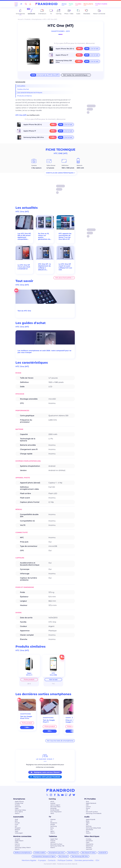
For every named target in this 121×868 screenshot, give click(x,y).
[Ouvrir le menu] (16, 4)
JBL (87, 824)
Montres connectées (22, 836)
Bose (87, 821)
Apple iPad (53, 839)
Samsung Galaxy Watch (23, 847)
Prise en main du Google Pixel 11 (72, 721)
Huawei (17, 805)
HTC (44, 19)
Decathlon (89, 841)
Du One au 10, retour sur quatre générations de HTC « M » (44, 236)
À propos (42, 860)
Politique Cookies (65, 860)
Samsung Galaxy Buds (93, 828)
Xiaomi (17, 813)
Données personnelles (83, 860)
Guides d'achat (23, 89)
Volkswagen (19, 833)
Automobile (18, 817)
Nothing (88, 826)
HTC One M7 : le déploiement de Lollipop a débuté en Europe (44, 267)
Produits (27, 19)
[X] (47, 794)
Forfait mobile (101, 4)
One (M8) (53, 675)
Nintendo (53, 808)
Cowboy (88, 839)
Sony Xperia (19, 812)
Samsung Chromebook (93, 813)
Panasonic (53, 823)
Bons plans (88, 4)
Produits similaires (24, 96)
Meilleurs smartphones (23, 852)
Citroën (17, 823)
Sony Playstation (56, 812)
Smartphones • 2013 (60, 31)
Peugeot (18, 828)
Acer (87, 801)
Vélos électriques (91, 836)
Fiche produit (29, 679)
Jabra (87, 823)
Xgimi (52, 831)
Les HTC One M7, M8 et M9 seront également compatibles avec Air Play (24, 236)
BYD (16, 821)
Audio (87, 817)
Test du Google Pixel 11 (49, 721)
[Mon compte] (30, 4)
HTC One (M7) (21, 115)
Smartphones (36, 19)
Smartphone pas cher (56, 852)
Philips (52, 824)
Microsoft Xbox (55, 806)
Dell (87, 805)
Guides (78, 4)
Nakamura (89, 846)
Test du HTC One (24, 311)
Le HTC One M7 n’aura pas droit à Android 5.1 (24, 267)
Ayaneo (52, 803)
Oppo (17, 808)
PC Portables (90, 799)
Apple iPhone (19, 801)
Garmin (17, 844)
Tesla (16, 831)
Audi (16, 819)
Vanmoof (89, 849)
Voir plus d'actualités (63, 278)
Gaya (87, 842)
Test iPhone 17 (73, 852)
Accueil (20, 19)
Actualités (21, 86)
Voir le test (53, 679)
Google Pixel (19, 803)
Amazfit (17, 839)
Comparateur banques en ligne (44, 856)
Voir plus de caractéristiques (59, 173)
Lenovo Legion (55, 805)
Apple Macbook (91, 803)
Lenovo (88, 806)
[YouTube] (62, 794)
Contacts (51, 860)
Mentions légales (29, 860)
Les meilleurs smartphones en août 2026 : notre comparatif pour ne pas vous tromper (44, 351)
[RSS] (58, 794)
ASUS (52, 801)
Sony (52, 828)
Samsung (53, 826)
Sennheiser (89, 829)
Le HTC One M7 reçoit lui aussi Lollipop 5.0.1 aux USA (65, 267)
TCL (51, 829)
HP (87, 810)
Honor (88, 808)
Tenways (89, 847)
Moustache (89, 844)
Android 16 (102, 852)
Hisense (52, 819)
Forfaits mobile (40, 852)
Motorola (18, 806)
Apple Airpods (90, 819)
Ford (16, 824)
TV (50, 817)
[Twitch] (66, 794)
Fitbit (16, 842)
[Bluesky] (73, 794)
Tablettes (53, 836)
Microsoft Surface (92, 812)
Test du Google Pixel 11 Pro (26, 717)
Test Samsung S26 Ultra (80, 856)
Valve (52, 813)
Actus (64, 4)
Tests (71, 4)
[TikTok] (70, 794)
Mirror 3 (29, 675)
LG (51, 821)
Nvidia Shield (54, 810)
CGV (97, 860)
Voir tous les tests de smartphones (60, 741)
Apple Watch (19, 841)
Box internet (63, 856)
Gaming (52, 799)
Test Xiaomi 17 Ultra (88, 852)
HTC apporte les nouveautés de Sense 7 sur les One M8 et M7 (65, 236)
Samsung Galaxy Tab (57, 846)
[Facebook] (54, 794)
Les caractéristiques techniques (29, 92)
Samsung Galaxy (20, 810)
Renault (17, 829)
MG (16, 826)
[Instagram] (50, 794)
